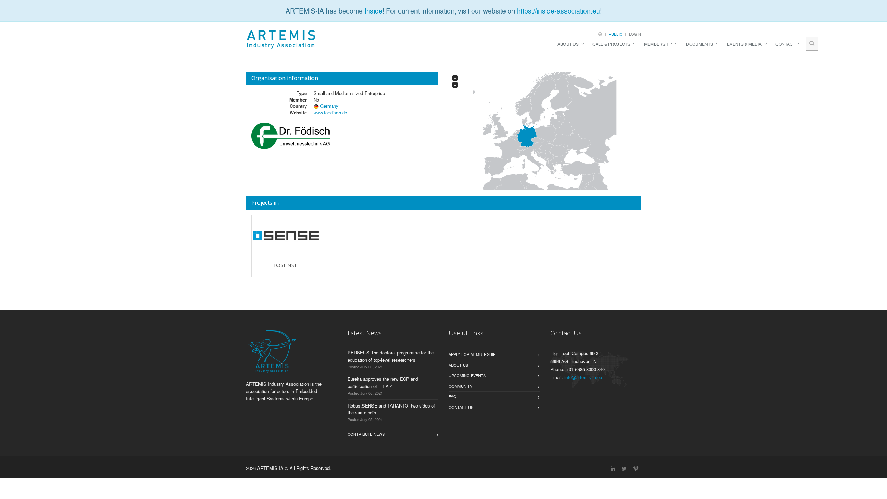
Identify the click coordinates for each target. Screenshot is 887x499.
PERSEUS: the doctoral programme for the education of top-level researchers (391, 356)
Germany (329, 106)
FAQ (452, 396)
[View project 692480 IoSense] (286, 235)
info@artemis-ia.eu (583, 377)
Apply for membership (472, 354)
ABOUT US (568, 44)
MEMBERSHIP (658, 44)
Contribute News (366, 434)
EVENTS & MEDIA (744, 44)
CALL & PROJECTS (611, 44)
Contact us (461, 407)
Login (635, 34)
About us (458, 365)
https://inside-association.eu (558, 11)
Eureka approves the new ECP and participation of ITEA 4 (383, 382)
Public (615, 34)
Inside (374, 11)
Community (460, 386)
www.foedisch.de (330, 112)
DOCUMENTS (699, 44)
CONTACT (785, 44)
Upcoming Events (467, 375)
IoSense (286, 265)
